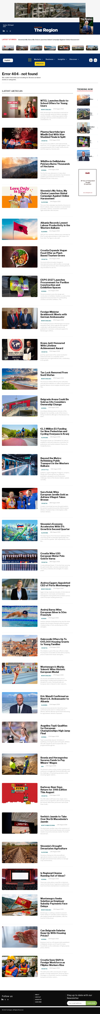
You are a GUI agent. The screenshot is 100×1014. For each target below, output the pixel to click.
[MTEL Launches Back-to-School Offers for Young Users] (20, 107)
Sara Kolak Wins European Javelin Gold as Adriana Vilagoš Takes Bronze (54, 496)
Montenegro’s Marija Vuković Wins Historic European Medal (52, 669)
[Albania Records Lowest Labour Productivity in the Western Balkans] (20, 229)
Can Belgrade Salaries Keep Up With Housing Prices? (53, 933)
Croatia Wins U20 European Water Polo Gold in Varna (52, 556)
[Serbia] (78, 47)
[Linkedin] (4, 31)
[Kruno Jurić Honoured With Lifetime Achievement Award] (20, 349)
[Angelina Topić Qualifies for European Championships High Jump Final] (20, 732)
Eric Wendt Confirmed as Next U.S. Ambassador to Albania (54, 699)
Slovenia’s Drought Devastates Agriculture (53, 847)
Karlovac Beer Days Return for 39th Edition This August (53, 790)
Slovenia (44, 202)
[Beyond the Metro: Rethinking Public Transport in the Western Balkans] (20, 464)
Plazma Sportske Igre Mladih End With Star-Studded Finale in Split (53, 134)
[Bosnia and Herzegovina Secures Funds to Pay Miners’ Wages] (20, 764)
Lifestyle (45, 469)
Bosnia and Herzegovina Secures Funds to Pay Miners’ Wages (54, 760)
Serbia (43, 170)
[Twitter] (7, 31)
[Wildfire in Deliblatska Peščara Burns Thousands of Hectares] (20, 167)
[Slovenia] (92, 47)
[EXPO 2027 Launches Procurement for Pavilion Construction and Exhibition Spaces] (20, 286)
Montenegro (46, 109)
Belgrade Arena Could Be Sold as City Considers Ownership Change (54, 402)
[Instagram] (10, 31)
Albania (44, 231)
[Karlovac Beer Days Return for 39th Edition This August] (20, 793)
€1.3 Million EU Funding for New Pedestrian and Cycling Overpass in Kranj (54, 431)
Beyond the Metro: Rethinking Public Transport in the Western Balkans (54, 462)
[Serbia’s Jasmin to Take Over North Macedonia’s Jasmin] (20, 823)
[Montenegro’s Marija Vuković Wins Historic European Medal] (20, 673)
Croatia (44, 141)
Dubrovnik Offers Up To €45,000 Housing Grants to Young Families (54, 642)
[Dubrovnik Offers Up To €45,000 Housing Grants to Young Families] (20, 645)
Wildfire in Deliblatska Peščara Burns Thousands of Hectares (55, 164)
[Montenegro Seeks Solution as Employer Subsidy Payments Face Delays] (20, 905)
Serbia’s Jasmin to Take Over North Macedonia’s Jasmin (54, 819)
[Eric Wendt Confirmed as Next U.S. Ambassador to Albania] (20, 702)
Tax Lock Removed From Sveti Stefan (54, 373)
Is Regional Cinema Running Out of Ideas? (52, 874)
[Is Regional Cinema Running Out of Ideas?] (20, 879)
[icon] (91, 60)
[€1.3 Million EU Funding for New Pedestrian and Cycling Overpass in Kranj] (20, 435)
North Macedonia (48, 825)
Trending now (85, 89)
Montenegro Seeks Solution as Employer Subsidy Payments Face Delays (53, 902)
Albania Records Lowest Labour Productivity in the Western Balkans (55, 225)
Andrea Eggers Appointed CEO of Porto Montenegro (55, 584)
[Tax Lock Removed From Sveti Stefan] (20, 379)
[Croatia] (36, 47)
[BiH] (22, 47)
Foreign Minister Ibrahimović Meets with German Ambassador (53, 314)
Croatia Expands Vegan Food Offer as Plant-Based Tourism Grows (42, 40)
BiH (42, 766)
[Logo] (46, 29)
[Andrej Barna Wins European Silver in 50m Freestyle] (20, 616)
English (7, 60)
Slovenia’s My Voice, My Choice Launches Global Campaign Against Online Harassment (54, 194)
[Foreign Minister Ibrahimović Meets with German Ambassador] (20, 318)
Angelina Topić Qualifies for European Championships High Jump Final (55, 729)
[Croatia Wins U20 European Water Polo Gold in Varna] (20, 560)
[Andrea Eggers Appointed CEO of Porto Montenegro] (20, 589)
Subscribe (91, 1003)
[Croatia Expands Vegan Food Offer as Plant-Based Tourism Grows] (20, 256)
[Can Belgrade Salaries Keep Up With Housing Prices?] (20, 937)
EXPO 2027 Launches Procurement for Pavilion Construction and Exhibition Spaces (54, 283)
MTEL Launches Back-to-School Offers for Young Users (54, 103)
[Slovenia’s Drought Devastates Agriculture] (20, 852)
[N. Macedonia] (64, 47)
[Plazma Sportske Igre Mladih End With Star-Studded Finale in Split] (20, 138)
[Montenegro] (50, 47)
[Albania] (8, 47)
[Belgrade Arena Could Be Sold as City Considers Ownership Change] (20, 405)
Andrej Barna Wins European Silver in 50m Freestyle (53, 612)
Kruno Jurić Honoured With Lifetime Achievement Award (52, 346)
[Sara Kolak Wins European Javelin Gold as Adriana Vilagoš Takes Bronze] (20, 498)
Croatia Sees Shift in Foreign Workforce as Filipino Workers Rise (52, 963)
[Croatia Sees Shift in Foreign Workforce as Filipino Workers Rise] (20, 966)
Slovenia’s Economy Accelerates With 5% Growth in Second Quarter (55, 527)
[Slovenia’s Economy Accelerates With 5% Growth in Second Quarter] (20, 530)
